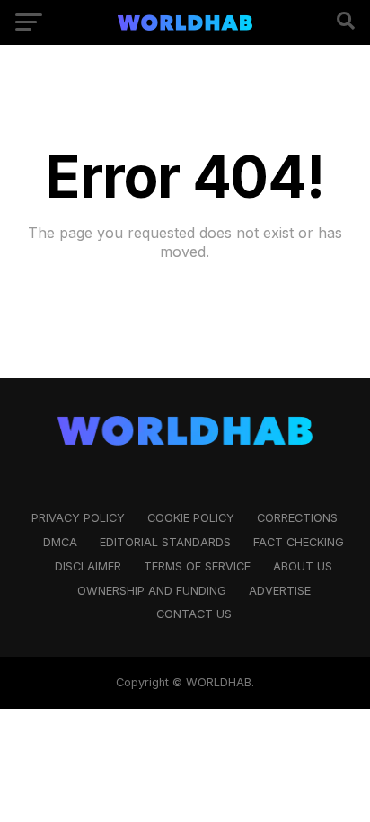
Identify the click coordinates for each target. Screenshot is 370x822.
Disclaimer (88, 566)
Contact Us (194, 614)
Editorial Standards (165, 542)
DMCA (60, 542)
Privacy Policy (78, 518)
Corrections (297, 518)
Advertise (280, 590)
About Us (302, 566)
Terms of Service (197, 566)
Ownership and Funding (151, 590)
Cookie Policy (190, 518)
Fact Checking (298, 542)
